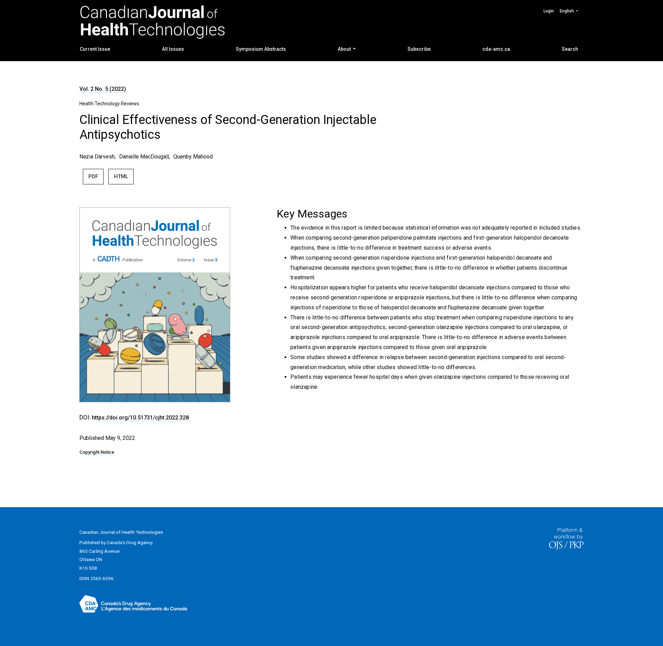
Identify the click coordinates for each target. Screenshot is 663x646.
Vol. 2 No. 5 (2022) (102, 89)
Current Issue (95, 49)
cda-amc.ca (496, 49)
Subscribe (419, 49)
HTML (121, 176)
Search (570, 49)
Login (549, 11)
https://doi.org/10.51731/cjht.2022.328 (140, 417)
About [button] (345, 49)
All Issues (173, 49)
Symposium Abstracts (261, 49)
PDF (93, 176)
